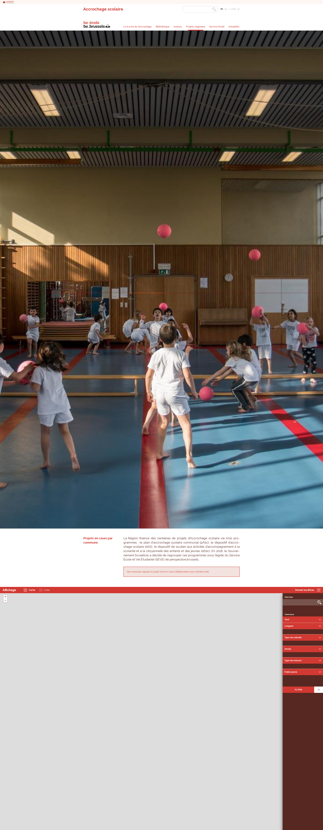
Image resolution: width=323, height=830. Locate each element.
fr (222, 9)
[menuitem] (137, 27)
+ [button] (5, 596)
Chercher (289, 597)
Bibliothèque (163, 26)
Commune (289, 614)
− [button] (5, 600)
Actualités (233, 26)
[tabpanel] (161, 280)
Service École (216, 26)
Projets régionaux (195, 26)
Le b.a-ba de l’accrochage (137, 26)
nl (226, 9)
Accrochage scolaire (103, 9)
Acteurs (178, 26)
